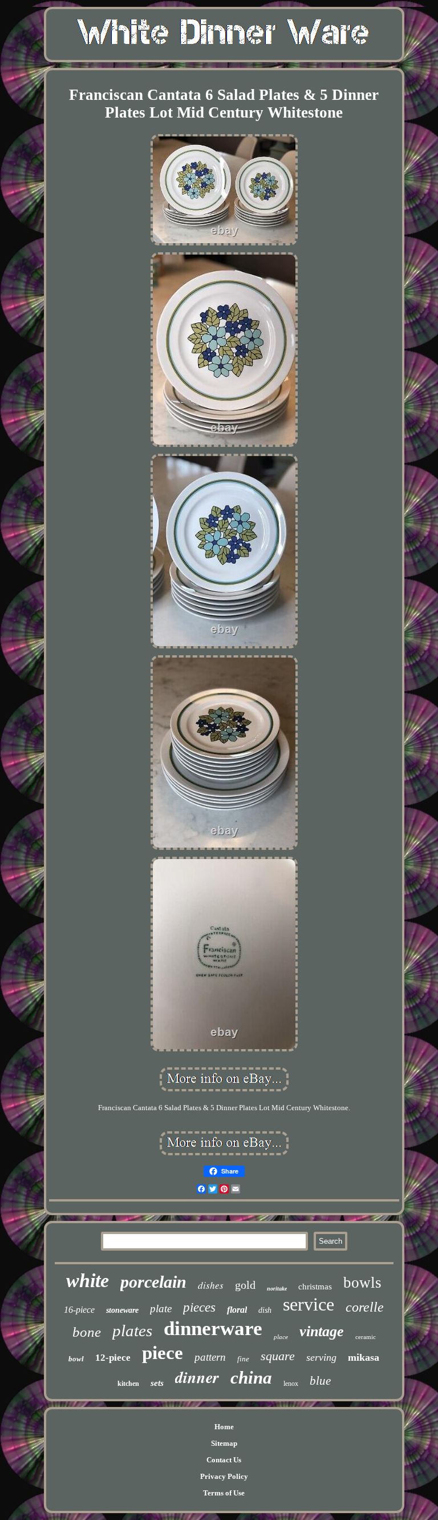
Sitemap (224, 1443)
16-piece (79, 1310)
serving (321, 1357)
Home (224, 1426)
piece (162, 1352)
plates (132, 1330)
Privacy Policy (224, 1476)
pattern (210, 1357)
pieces (199, 1307)
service (308, 1304)
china (251, 1378)
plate (161, 1309)
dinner (197, 1377)
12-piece (113, 1357)
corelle (365, 1307)
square (278, 1356)
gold (245, 1285)
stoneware (122, 1310)
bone (86, 1332)
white (87, 1280)
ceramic (365, 1336)
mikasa (363, 1357)
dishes (211, 1285)
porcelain (153, 1281)
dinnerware (213, 1328)
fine (243, 1358)
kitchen (128, 1384)
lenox (290, 1384)
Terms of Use (224, 1493)
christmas (315, 1286)
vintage (321, 1331)
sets (157, 1383)
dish (264, 1310)
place (281, 1336)
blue (320, 1381)
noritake (277, 1288)
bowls (362, 1282)
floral (237, 1310)
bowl (76, 1358)
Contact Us (223, 1460)
